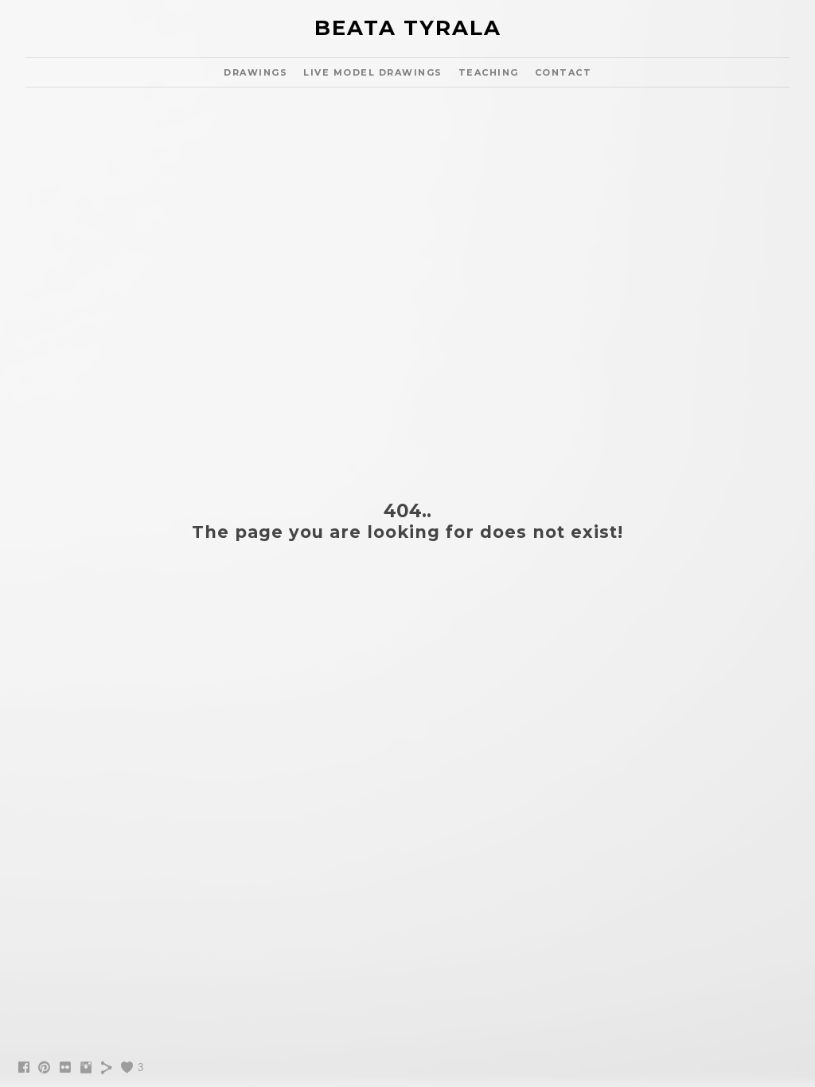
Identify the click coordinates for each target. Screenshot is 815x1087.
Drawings (255, 72)
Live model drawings (373, 72)
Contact (563, 72)
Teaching (488, 72)
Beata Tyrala (407, 28)
